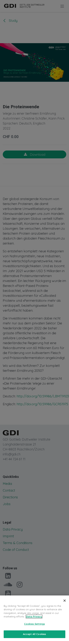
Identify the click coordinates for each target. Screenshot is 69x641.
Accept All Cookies (34, 634)
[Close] (65, 601)
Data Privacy (34, 616)
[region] (34, 618)
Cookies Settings (34, 623)
